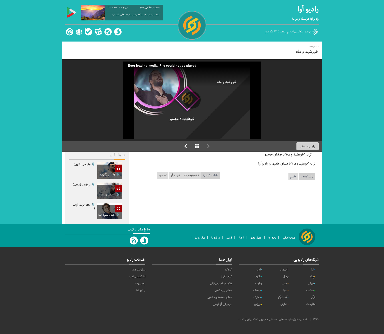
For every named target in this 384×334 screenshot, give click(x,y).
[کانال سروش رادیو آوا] (144, 241)
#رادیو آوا (175, 175)
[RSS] (108, 32)
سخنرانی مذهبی (223, 290)
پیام (312, 276)
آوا (312, 269)
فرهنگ (257, 290)
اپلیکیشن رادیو (137, 276)
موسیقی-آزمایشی (222, 304)
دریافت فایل (306, 146)
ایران (258, 269)
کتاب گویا (226, 276)
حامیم (293, 176)
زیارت (258, 283)
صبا (285, 290)
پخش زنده (139, 283)
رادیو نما (140, 290)
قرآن (313, 297)
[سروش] (118, 32)
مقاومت (310, 304)
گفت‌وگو (282, 297)
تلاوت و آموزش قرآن (221, 283)
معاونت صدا (138, 269)
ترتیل (286, 276)
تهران (311, 283)
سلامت (310, 290)
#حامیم (163, 175)
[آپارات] (98, 32)
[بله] (88, 32)
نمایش (283, 304)
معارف (257, 297)
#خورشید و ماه (191, 175)
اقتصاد (283, 269)
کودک (228, 269)
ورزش (257, 304)
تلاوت (257, 276)
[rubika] (78, 32)
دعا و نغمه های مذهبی (219, 297)
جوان (284, 283)
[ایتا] (69, 32)
